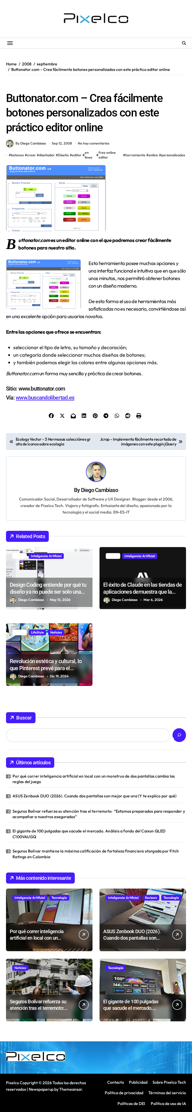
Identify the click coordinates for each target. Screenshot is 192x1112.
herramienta (135, 155)
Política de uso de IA (168, 1103)
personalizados (173, 155)
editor (77, 155)
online (153, 155)
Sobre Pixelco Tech (169, 1082)
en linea (88, 155)
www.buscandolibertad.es (45, 398)
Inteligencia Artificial (46, 556)
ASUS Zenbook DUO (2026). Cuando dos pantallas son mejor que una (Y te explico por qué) (94, 795)
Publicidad (138, 1082)
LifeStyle (37, 632)
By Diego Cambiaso (31, 143)
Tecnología (59, 898)
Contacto (115, 1082)
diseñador (47, 155)
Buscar (24, 718)
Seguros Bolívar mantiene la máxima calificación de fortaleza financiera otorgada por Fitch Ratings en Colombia (95, 853)
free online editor (107, 155)
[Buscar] (179, 735)
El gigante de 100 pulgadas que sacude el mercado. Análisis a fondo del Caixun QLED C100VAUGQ (89, 833)
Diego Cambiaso (99, 490)
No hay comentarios (93, 143)
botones (17, 155)
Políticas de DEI (131, 1103)
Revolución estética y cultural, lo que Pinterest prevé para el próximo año (46, 668)
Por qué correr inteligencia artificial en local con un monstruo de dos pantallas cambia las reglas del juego (93, 779)
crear (31, 155)
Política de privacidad (124, 1092)
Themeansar (70, 1089)
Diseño (13, 85)
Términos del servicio (167, 1092)
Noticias (56, 632)
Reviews (151, 898)
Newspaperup (41, 1089)
